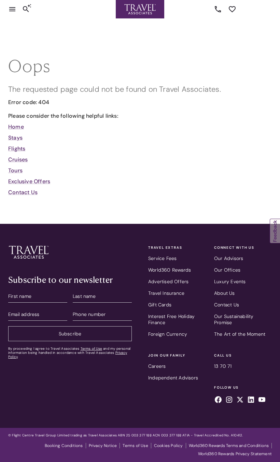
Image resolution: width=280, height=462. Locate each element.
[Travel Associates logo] (28, 260)
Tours (15, 170)
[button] (275, 231)
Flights (16, 148)
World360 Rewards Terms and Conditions (229, 445)
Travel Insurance (166, 293)
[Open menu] (12, 9)
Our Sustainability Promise (234, 319)
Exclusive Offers (29, 181)
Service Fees (162, 258)
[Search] (26, 9)
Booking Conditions (64, 445)
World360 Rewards (169, 270)
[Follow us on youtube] (262, 400)
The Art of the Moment (239, 334)
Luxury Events (230, 281)
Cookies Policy (168, 445)
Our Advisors (228, 258)
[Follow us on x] (240, 400)
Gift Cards (159, 305)
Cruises (18, 159)
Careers (157, 366)
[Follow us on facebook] (218, 400)
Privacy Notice (103, 445)
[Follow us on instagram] (229, 400)
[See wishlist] (232, 9)
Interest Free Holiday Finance (171, 319)
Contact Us (23, 192)
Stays (15, 137)
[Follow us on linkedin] (251, 400)
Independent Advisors (173, 378)
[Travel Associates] (140, 9)
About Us (224, 293)
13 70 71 (218, 9)
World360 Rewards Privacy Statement (235, 454)
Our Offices (227, 270)
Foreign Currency (167, 334)
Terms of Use (91, 348)
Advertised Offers (168, 281)
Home (16, 126)
